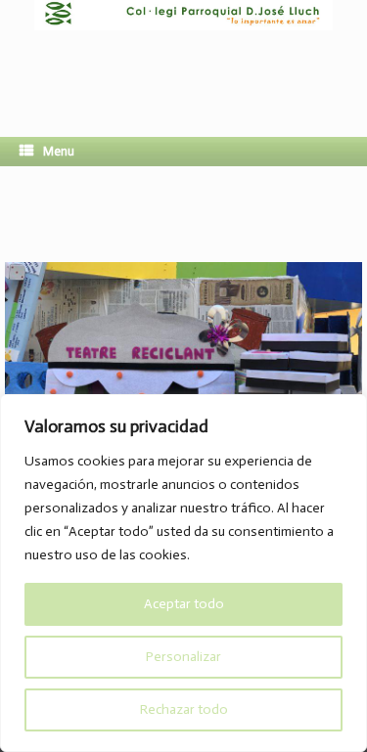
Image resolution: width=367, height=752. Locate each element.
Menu (58, 151)
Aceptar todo (184, 604)
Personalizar (183, 656)
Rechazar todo (184, 709)
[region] (183, 573)
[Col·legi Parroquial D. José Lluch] (183, 54)
